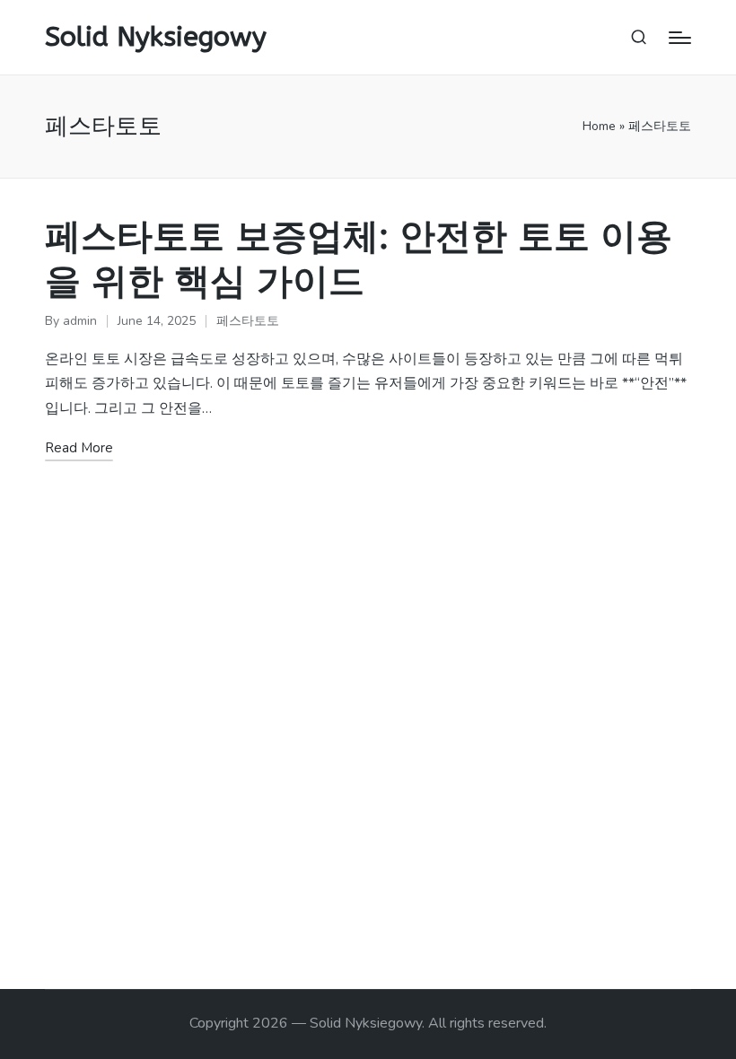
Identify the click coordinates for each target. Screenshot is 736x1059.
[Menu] (680, 37)
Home (599, 126)
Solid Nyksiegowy (156, 37)
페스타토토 (247, 320)
